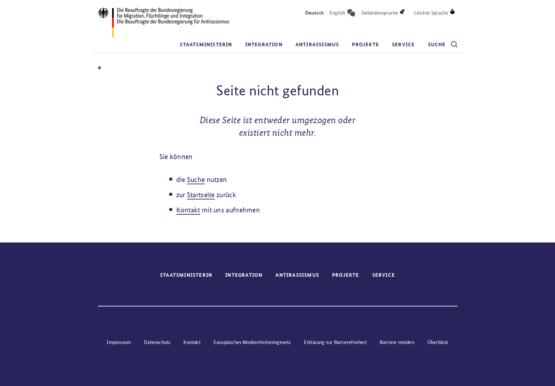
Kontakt (188, 210)
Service (403, 44)
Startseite (201, 195)
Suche (196, 180)
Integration (264, 44)
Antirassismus (317, 44)
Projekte (365, 44)
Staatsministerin (206, 44)
